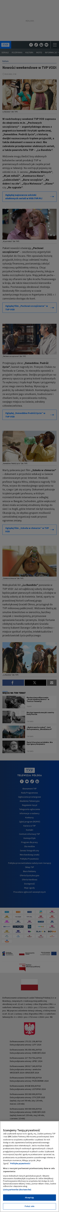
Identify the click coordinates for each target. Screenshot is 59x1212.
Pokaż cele (29, 1206)
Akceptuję (29, 1197)
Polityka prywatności (20, 1163)
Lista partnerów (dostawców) (17, 1189)
